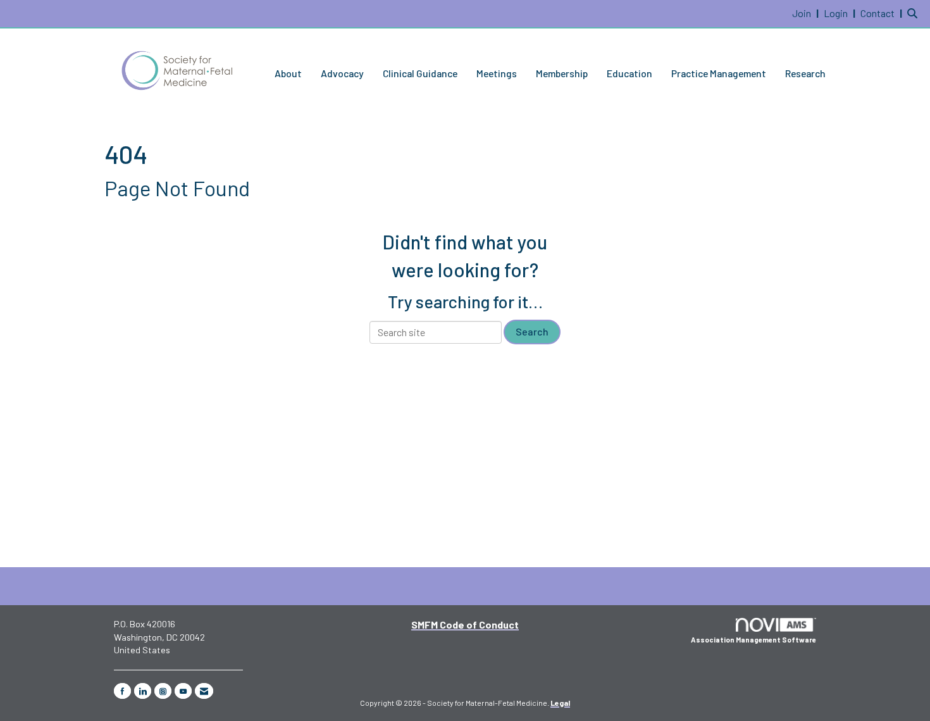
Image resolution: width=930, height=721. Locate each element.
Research (805, 73)
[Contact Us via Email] (204, 691)
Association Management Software (753, 640)
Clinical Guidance (420, 73)
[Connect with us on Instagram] (162, 691)
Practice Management (718, 73)
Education (629, 73)
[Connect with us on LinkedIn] (142, 691)
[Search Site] (914, 13)
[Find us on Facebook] (122, 691)
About (288, 73)
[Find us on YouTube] (183, 691)
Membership (562, 73)
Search (532, 331)
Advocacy (342, 73)
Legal (560, 702)
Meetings (496, 73)
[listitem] (807, 13)
